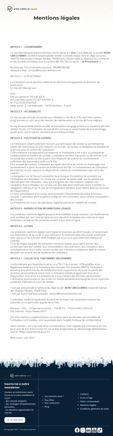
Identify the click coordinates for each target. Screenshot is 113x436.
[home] (22, 9)
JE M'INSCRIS (15, 420)
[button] (105, 9)
